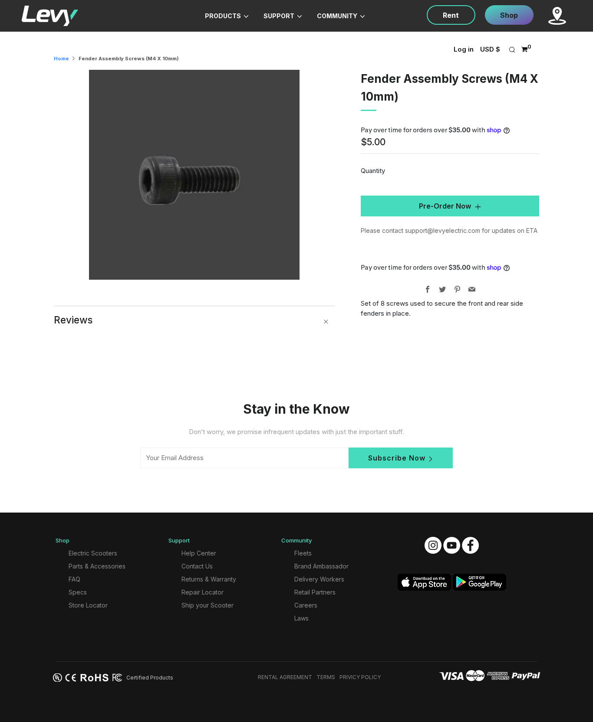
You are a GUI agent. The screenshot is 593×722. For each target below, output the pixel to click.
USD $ (490, 49)
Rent (451, 15)
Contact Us (197, 566)
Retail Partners (315, 592)
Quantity (373, 171)
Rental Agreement (285, 677)
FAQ (74, 579)
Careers (305, 605)
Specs (78, 592)
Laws (301, 618)
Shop (509, 15)
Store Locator (88, 605)
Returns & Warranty (208, 579)
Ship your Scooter (207, 605)
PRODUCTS (223, 16)
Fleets (303, 553)
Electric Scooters (93, 553)
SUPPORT (280, 16)
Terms (325, 677)
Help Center (198, 553)
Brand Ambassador (321, 566)
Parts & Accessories (97, 566)
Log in (464, 49)
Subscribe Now (396, 458)
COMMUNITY (338, 16)
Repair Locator (202, 592)
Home (61, 59)
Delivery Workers (319, 579)
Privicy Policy (360, 677)
